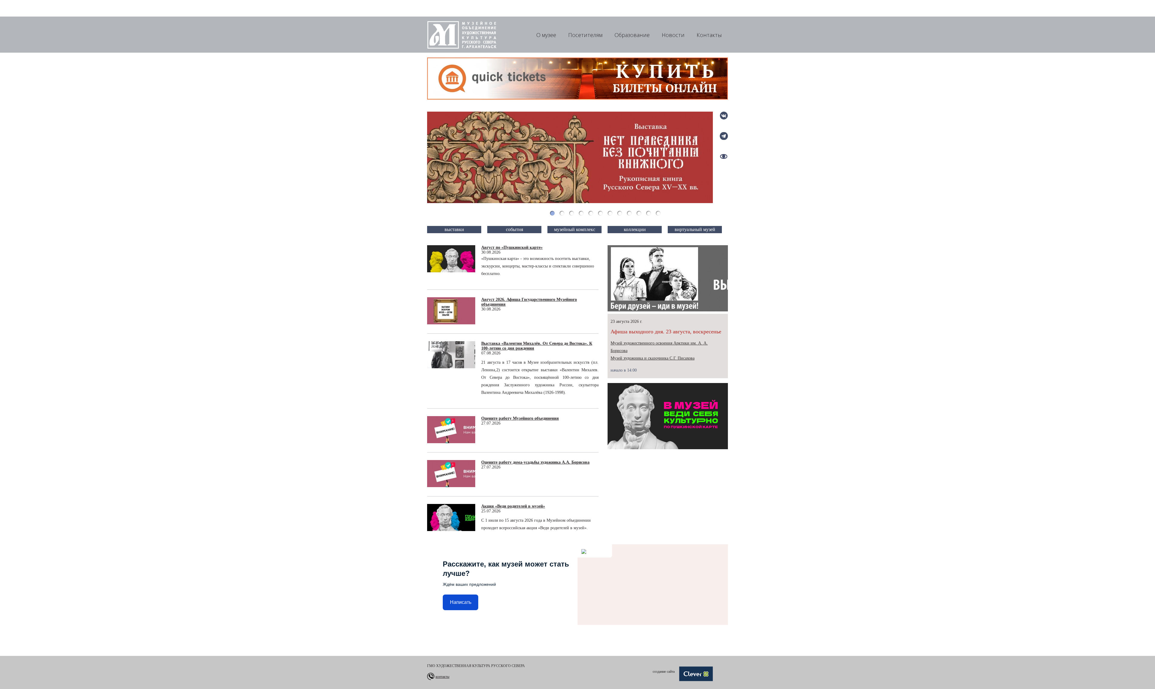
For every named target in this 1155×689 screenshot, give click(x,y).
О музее (546, 35)
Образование (632, 35)
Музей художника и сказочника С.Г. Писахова (653, 358)
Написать (460, 602)
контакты (442, 677)
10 (638, 213)
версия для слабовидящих (723, 156)
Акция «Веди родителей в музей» (513, 506)
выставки (454, 229)
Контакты (709, 35)
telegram (723, 136)
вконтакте (723, 115)
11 (648, 213)
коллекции (635, 229)
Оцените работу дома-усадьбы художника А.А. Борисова (535, 462)
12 (658, 213)
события (514, 229)
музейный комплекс (574, 229)
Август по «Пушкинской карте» (512, 247)
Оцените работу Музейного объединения (520, 418)
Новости (673, 35)
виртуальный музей (695, 229)
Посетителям (585, 35)
